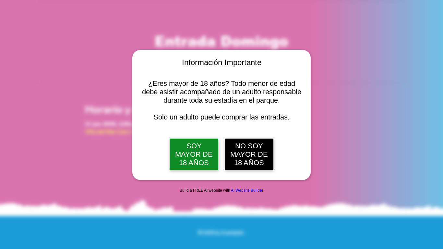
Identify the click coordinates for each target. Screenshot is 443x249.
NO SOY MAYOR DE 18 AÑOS (249, 154)
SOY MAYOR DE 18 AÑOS (194, 154)
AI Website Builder (247, 190)
